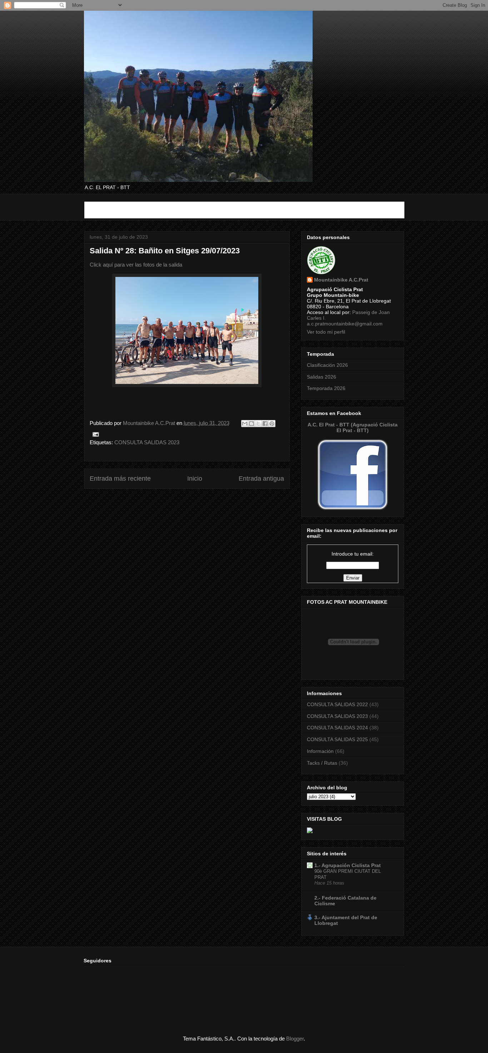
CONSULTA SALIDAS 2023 (146, 442)
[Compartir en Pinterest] (271, 423)
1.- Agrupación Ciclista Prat (347, 865)
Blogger (295, 1039)
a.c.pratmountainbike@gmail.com (345, 323)
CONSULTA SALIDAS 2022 (337, 704)
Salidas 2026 (321, 377)
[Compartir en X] (258, 423)
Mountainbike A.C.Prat (341, 280)
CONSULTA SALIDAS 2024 (337, 727)
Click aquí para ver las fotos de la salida (136, 265)
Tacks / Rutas (322, 763)
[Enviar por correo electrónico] (244, 423)
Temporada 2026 (326, 388)
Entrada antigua (261, 478)
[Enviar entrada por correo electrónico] (94, 434)
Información (320, 751)
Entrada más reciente (120, 478)
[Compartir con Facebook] (265, 423)
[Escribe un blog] (251, 423)
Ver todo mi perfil (326, 332)
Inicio (194, 478)
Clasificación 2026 (327, 365)
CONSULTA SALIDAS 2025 (337, 739)
